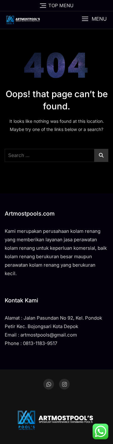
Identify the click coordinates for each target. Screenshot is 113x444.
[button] (94, 19)
